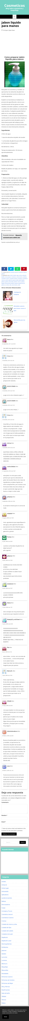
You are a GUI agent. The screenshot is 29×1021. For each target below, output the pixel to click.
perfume (9, 283)
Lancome (4, 957)
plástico (12, 283)
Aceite (11, 275)
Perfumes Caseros (7, 977)
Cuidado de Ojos (6, 927)
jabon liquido (21, 280)
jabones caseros (17, 281)
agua (18, 275)
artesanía (24, 275)
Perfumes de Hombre (8, 980)
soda (10, 285)
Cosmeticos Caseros (22, 272)
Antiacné (4, 885)
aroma (20, 275)
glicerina (11, 280)
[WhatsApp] (17, 268)
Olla (6, 283)
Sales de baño (6, 993)
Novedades (5, 973)
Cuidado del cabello (7, 931)
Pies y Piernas (6, 986)
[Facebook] (4, 268)
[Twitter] (10, 268)
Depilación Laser (6, 940)
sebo (8, 285)
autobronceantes (7, 898)
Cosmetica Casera (5, 278)
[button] (14, 17)
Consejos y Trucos (7, 911)
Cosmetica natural (14, 272)
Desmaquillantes (7, 944)
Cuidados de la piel (7, 934)
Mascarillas (5, 970)
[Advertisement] (14, 43)
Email (3, 822)
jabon (17, 280)
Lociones (4, 960)
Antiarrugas (5, 888)
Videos (4, 1003)
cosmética (24, 277)
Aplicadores (5, 894)
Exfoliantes (5, 947)
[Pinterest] (23, 268)
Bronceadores (6, 904)
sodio (19, 285)
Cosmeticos (14, 6)
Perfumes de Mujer (7, 983)
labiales (4, 954)
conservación (19, 277)
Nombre (4, 815)
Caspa (3, 908)
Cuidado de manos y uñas (9, 924)
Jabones (3, 273)
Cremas (4, 921)
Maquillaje (5, 967)
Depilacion (5, 937)
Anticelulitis (5, 891)
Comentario (5, 802)
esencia (7, 280)
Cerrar (5, 1016)
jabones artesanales (9, 281)
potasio (16, 283)
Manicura (4, 963)
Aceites (14, 275)
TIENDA (4, 996)
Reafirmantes (6, 990)
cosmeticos (20, 278)
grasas (14, 280)
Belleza (4, 901)
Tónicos (4, 1000)
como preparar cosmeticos (10, 277)
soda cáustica (14, 285)
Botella (2, 277)
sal (5, 285)
